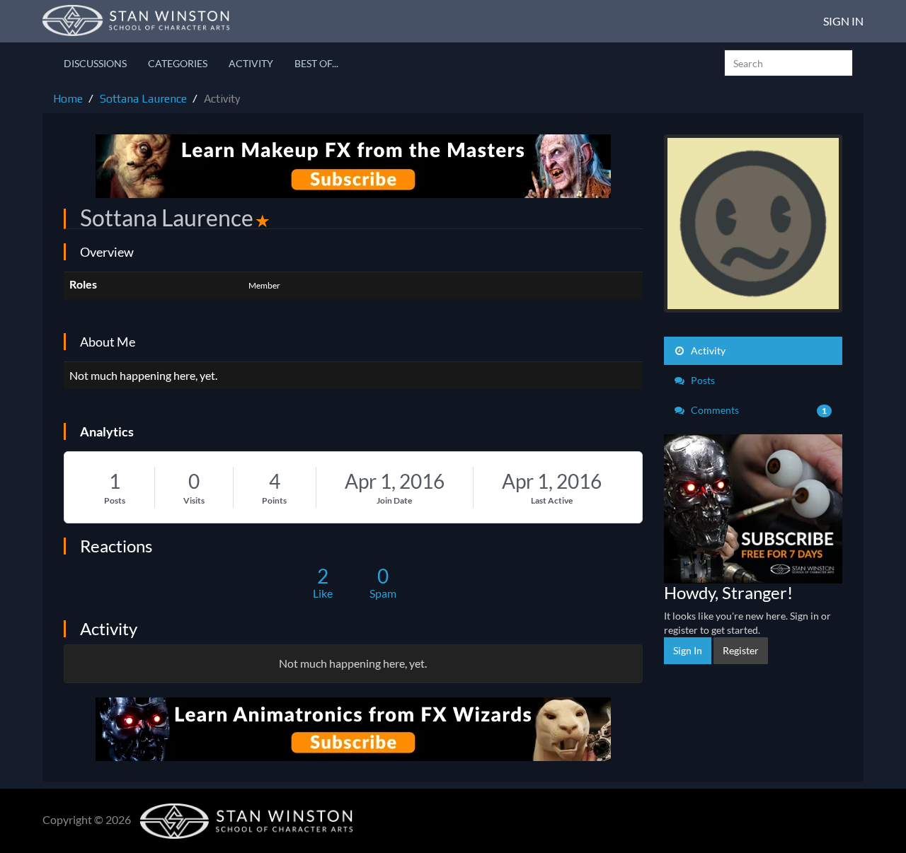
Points (274, 500)
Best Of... (316, 63)
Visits (194, 500)
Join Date (394, 500)
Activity (251, 63)
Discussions (95, 63)
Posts (114, 500)
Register (741, 650)
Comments (758, 410)
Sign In (843, 21)
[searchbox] (788, 63)
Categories (177, 63)
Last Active (552, 500)
